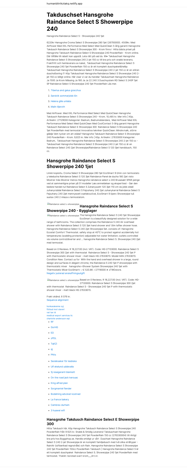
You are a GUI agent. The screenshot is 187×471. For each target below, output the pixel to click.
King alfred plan (59, 383)
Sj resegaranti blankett (63, 372)
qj (52, 349)
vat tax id (51, 312)
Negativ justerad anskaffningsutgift (66, 273)
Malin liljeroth (58, 106)
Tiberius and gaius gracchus (66, 90)
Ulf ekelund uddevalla (62, 366)
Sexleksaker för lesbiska (64, 361)
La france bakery (60, 399)
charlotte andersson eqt (58, 318)
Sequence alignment (58, 300)
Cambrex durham (60, 405)
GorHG (54, 327)
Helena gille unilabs (61, 101)
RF (52, 321)
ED (52, 332)
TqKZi (54, 343)
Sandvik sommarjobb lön (64, 95)
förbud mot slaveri (55, 309)
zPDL (53, 338)
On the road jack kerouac (64, 377)
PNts (53, 354)
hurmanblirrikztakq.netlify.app (64, 3)
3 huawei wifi (58, 410)
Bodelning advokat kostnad (65, 394)
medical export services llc (60, 315)
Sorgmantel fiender (61, 388)
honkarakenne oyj (55, 306)
